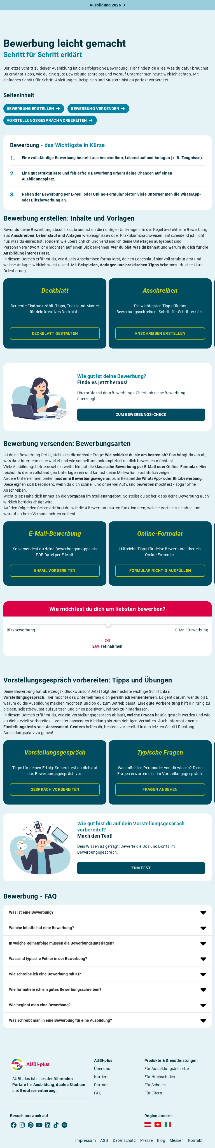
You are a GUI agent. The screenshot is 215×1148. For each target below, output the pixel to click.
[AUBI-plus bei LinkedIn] (47, 1125)
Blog (161, 1140)
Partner (101, 1085)
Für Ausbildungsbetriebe (166, 1068)
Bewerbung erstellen (31, 108)
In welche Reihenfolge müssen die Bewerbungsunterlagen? (61, 943)
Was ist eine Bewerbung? (31, 912)
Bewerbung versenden (95, 108)
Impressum (85, 1140)
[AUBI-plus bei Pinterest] (30, 1125)
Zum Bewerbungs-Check (141, 414)
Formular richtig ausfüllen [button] (160, 570)
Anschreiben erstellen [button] (160, 333)
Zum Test (141, 868)
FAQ (98, 1093)
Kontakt (195, 1140)
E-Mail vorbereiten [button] (54, 570)
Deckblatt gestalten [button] (55, 333)
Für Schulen (155, 1085)
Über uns (102, 1068)
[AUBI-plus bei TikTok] (56, 1125)
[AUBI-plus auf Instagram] (22, 1125)
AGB (104, 1140)
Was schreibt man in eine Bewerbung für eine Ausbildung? (60, 1020)
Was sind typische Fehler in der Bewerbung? (48, 958)
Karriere (101, 1076)
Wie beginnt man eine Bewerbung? (40, 1005)
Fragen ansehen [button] (159, 789)
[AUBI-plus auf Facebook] (13, 1125)
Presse (146, 1140)
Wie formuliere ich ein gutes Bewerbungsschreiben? (55, 989)
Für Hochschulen (159, 1076)
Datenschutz (124, 1140)
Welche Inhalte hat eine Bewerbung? (41, 927)
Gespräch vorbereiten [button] (55, 789)
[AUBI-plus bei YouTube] (39, 1125)
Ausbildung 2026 (106, 5)
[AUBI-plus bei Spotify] (64, 1125)
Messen (177, 1140)
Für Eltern (153, 1093)
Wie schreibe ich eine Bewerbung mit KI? (45, 974)
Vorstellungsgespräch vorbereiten (47, 120)
